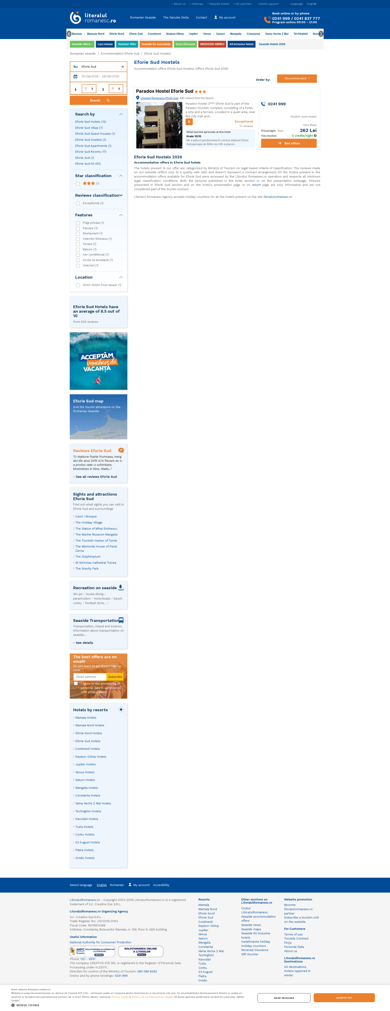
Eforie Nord (116, 33)
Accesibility (161, 885)
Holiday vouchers (253, 946)
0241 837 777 (307, 18)
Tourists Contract (296, 938)
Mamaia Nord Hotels (89, 725)
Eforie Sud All (88, 163)
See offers (292, 143)
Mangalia (235, 33)
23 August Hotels (87, 842)
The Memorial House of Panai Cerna (96, 548)
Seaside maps (251, 929)
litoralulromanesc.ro (278, 197)
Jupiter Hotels (85, 764)
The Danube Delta (176, 17)
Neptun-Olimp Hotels (90, 756)
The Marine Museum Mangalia (96, 534)
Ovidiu (202, 980)
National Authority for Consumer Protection (100, 942)
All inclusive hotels (242, 44)
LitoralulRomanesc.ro (85, 900)
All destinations (295, 967)
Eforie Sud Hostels (90, 139)
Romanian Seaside (143, 17)
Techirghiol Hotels (88, 811)
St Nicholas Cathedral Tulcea (95, 562)
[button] (130, 1005)
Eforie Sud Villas (89, 127)
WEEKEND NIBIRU (212, 44)
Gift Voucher (249, 954)
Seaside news (251, 925)
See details (84, 642)
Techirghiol (301, 33)
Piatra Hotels (84, 850)
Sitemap (197, 3)
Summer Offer (127, 44)
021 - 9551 (88, 959)
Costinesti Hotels (87, 748)
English (102, 885)
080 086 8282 (147, 971)
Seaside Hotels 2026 (272, 44)
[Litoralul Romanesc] (93, 18)
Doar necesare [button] (284, 997)
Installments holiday (255, 941)
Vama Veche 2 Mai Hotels (93, 803)
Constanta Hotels (87, 795)
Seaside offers (81, 44)
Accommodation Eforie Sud (120, 53)
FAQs (288, 942)
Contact (201, 17)
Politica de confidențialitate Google (152, 996)
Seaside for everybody (156, 44)
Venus (207, 33)
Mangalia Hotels (86, 787)
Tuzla (202, 963)
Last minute (105, 44)
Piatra (202, 976)
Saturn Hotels (85, 780)
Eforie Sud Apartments (93, 146)
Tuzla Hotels (84, 827)
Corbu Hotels (84, 834)
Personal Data (294, 947)
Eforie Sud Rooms (91, 151)
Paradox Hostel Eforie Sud (165, 91)
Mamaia (77, 33)
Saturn (220, 33)
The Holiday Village (88, 522)
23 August (205, 972)
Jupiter (193, 33)
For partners (244, 3)
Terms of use (293, 934)
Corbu (202, 967)
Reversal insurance (254, 950)
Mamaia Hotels (85, 717)
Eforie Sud (136, 33)
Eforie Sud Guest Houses (95, 133)
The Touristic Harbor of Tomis (96, 540)
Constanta (253, 33)
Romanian (117, 885)
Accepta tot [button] (344, 997)
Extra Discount (185, 44)
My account (227, 17)
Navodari (204, 959)
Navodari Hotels (86, 819)
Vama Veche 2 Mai (276, 33)
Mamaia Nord (95, 33)
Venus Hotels (84, 772)
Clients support (268, 3)
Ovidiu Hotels (85, 858)
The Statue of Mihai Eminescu (96, 528)
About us (180, 3)
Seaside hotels (219, 3)
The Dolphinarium (87, 556)
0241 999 (281, 18)
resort (256, 185)
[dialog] (195, 998)
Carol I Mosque (86, 516)
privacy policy (97, 692)
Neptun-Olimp (175, 33)
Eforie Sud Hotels (90, 121)
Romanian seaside (83, 53)
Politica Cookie (120, 996)
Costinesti (154, 33)
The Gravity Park (86, 568)
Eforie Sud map (88, 401)
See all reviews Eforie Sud (96, 476)
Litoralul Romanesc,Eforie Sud (159, 98)
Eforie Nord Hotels (88, 733)
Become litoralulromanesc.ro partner (298, 909)
